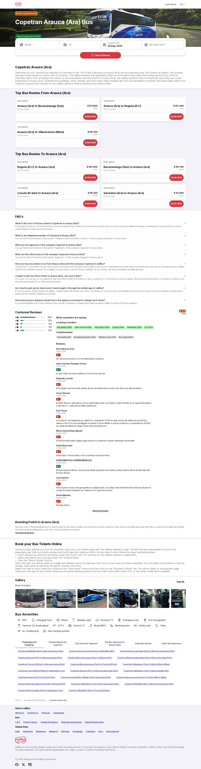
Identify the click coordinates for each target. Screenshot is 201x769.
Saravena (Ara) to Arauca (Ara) (124, 193)
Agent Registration (94, 722)
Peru (100, 731)
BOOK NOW (90, 116)
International (112, 731)
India (17, 731)
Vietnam (65, 731)
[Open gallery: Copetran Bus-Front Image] (30, 598)
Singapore (41, 731)
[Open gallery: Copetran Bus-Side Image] (92, 598)
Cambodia (78, 731)
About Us (19, 713)
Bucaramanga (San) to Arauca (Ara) (127, 167)
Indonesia (28, 731)
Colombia (90, 731)
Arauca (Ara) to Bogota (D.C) (122, 106)
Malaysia (53, 731)
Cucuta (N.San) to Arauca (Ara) (37, 193)
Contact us (32, 713)
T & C (17, 722)
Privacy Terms (30, 722)
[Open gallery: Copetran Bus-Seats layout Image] (154, 598)
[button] (38, 44)
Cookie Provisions (49, 722)
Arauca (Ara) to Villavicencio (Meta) (40, 132)
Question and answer (71, 722)
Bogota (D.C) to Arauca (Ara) (36, 167)
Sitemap (46, 713)
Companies (58, 713)
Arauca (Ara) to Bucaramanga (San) (40, 106)
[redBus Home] (18, 4)
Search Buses (102, 55)
